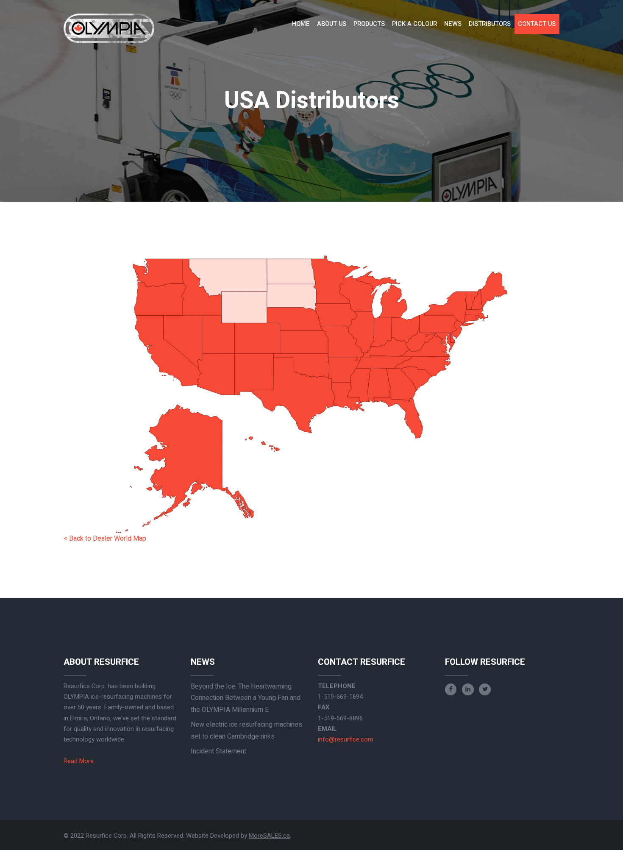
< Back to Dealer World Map (105, 538)
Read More (79, 761)
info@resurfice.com (345, 739)
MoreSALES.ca (269, 835)
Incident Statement (218, 751)
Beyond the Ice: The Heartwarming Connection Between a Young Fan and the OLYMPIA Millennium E (245, 698)
